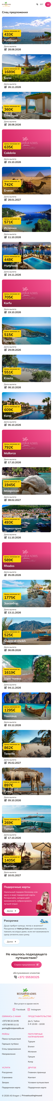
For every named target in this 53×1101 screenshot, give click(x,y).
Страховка (7, 1077)
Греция (31, 1057)
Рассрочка (7, 1072)
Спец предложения (11, 1049)
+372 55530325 (28, 977)
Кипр (30, 1062)
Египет (31, 1047)
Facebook (20, 1009)
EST (41, 4)
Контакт (32, 1077)
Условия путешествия (38, 1082)
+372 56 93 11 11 (10, 1025)
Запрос (5, 1082)
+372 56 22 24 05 (10, 1021)
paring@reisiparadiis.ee (13, 1028)
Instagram (36, 1009)
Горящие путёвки (10, 1044)
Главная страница (37, 1072)
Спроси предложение (24, 964)
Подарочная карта (11, 1087)
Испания (32, 1052)
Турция (31, 1041)
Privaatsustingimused (32, 1095)
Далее (10, 911)
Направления (8, 1054)
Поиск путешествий (11, 1039)
